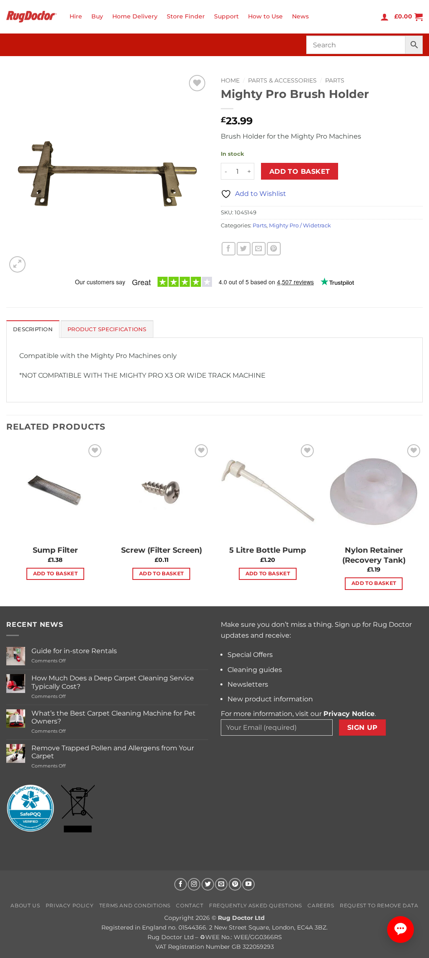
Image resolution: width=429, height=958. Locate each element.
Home (230, 80)
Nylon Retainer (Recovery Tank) (374, 555)
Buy (97, 16)
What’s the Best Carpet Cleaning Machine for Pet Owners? (113, 717)
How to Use (265, 16)
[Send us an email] (221, 884)
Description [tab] (33, 329)
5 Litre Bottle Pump (267, 550)
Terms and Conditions (135, 905)
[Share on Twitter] (244, 249)
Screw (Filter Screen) (161, 550)
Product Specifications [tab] (107, 329)
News (300, 16)
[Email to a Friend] (259, 249)
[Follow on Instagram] (194, 884)
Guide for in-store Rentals (74, 651)
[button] (384, 17)
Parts (334, 80)
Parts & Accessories (282, 80)
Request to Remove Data (379, 905)
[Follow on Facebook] (180, 884)
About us (25, 905)
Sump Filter (55, 550)
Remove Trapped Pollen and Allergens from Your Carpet (112, 752)
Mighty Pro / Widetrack (300, 225)
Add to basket (299, 171)
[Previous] (6, 523)
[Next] (422, 523)
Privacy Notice (349, 714)
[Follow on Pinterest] (235, 884)
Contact (189, 905)
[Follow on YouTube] (248, 884)
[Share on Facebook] (228, 249)
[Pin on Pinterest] (274, 249)
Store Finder (186, 16)
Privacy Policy (70, 905)
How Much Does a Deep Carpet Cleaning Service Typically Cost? (112, 682)
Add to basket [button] (55, 574)
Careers (321, 905)
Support (226, 16)
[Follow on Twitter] (208, 884)
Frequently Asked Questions (255, 905)
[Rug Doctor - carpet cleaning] (31, 16)
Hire (76, 16)
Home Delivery (135, 16)
